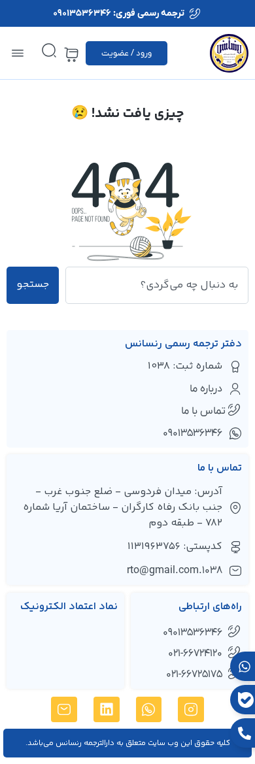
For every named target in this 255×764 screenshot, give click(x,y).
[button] (17, 53)
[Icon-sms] (64, 710)
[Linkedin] (107, 710)
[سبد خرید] (71, 55)
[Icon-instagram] (191, 710)
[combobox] (156, 285)
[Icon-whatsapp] (149, 710)
